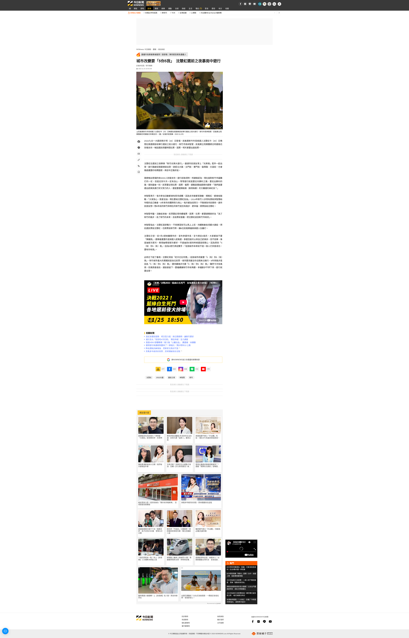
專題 (156, 8)
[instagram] (245, 4)
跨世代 (164, 12)
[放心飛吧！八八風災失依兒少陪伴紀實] (153, 3)
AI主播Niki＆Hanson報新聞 (211, 12)
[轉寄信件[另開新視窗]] (138, 153)
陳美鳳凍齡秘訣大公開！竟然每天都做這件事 (150, 465)
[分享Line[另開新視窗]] (138, 147)
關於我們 (220, 619)
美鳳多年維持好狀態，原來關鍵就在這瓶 (196, 502)
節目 (213, 8)
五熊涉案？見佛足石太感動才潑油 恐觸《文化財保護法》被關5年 (179, 465)
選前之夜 (171, 377)
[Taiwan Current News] (259, 4)
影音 (206, 8)
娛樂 (163, 8)
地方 (220, 8)
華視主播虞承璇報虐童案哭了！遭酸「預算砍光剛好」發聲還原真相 (207, 465)
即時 (142, 8)
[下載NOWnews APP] (269, 4)
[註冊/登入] (279, 4)
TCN (173, 12)
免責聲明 (185, 619)
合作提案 (220, 623)
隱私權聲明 (186, 623)
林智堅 (182, 377)
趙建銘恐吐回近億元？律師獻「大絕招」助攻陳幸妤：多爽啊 (150, 437)
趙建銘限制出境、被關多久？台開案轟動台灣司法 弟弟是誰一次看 (207, 559)
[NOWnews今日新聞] (136, 3)
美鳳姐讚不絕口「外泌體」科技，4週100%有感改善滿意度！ (208, 437)
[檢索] (274, 4)
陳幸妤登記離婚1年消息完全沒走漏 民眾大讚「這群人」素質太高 (179, 438)
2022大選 (159, 377)
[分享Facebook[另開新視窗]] (138, 141)
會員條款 (220, 616)
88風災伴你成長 (151, 12)
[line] (250, 4)
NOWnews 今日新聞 (143, 49)
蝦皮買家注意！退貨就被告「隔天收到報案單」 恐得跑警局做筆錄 (157, 503)
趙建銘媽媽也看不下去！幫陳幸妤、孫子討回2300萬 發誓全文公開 (150, 531)
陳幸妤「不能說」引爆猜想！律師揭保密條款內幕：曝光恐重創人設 (179, 531)
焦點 (135, 8)
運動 (170, 8)
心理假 (193, 12)
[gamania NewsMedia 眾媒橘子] (262, 633)
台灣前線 (183, 12)
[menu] (130, 8)
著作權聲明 (186, 626)
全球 (177, 8)
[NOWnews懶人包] (264, 4)
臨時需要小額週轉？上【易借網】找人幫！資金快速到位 (157, 597)
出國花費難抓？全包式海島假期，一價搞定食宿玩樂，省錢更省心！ (200, 597)
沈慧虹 (149, 377)
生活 (190, 8)
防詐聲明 (185, 616)
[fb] (240, 4)
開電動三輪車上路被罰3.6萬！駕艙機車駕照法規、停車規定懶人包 (179, 559)
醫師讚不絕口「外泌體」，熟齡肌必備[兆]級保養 (208, 530)
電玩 (197, 8)
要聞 (149, 8)
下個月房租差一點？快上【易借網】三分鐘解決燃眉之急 (150, 558)
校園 (227, 8)
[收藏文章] (138, 172)
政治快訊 (161, 49)
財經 (183, 8)
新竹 (191, 377)
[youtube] (254, 4)
